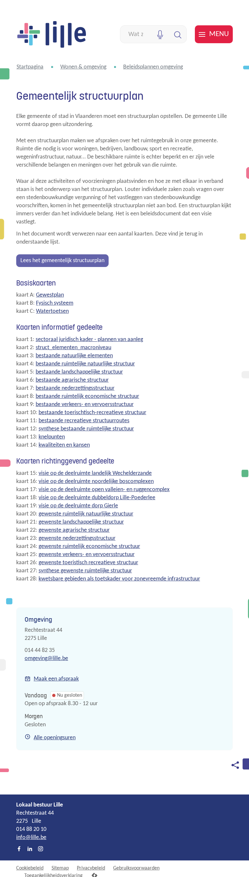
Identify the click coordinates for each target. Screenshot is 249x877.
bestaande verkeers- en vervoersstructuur (85, 404)
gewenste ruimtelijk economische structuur (89, 546)
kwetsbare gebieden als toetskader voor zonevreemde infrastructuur (119, 579)
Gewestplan (50, 295)
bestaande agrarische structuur (72, 380)
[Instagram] (40, 849)
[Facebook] (19, 849)
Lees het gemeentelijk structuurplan (62, 261)
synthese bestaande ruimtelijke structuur (86, 429)
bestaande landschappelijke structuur (79, 372)
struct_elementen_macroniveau (73, 348)
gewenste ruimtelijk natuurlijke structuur (86, 514)
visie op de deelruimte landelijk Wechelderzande (95, 473)
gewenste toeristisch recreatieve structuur (88, 563)
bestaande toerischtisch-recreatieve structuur (92, 413)
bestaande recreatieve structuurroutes (84, 421)
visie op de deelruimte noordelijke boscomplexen (96, 481)
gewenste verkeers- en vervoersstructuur (87, 555)
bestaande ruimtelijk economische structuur (87, 396)
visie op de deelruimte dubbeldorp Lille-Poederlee (97, 498)
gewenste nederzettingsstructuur (77, 538)
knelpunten (52, 437)
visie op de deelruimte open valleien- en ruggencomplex (104, 490)
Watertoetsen (52, 311)
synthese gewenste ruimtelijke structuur (85, 571)
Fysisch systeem (54, 303)
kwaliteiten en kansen (64, 445)
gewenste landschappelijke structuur (81, 522)
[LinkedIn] (30, 849)
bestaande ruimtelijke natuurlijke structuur (85, 364)
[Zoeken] (178, 34)
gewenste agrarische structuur (74, 530)
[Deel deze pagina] (235, 765)
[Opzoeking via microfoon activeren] (160, 34)
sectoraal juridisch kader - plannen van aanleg (89, 340)
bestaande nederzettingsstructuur (75, 388)
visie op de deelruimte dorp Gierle (78, 506)
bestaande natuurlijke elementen (74, 356)
